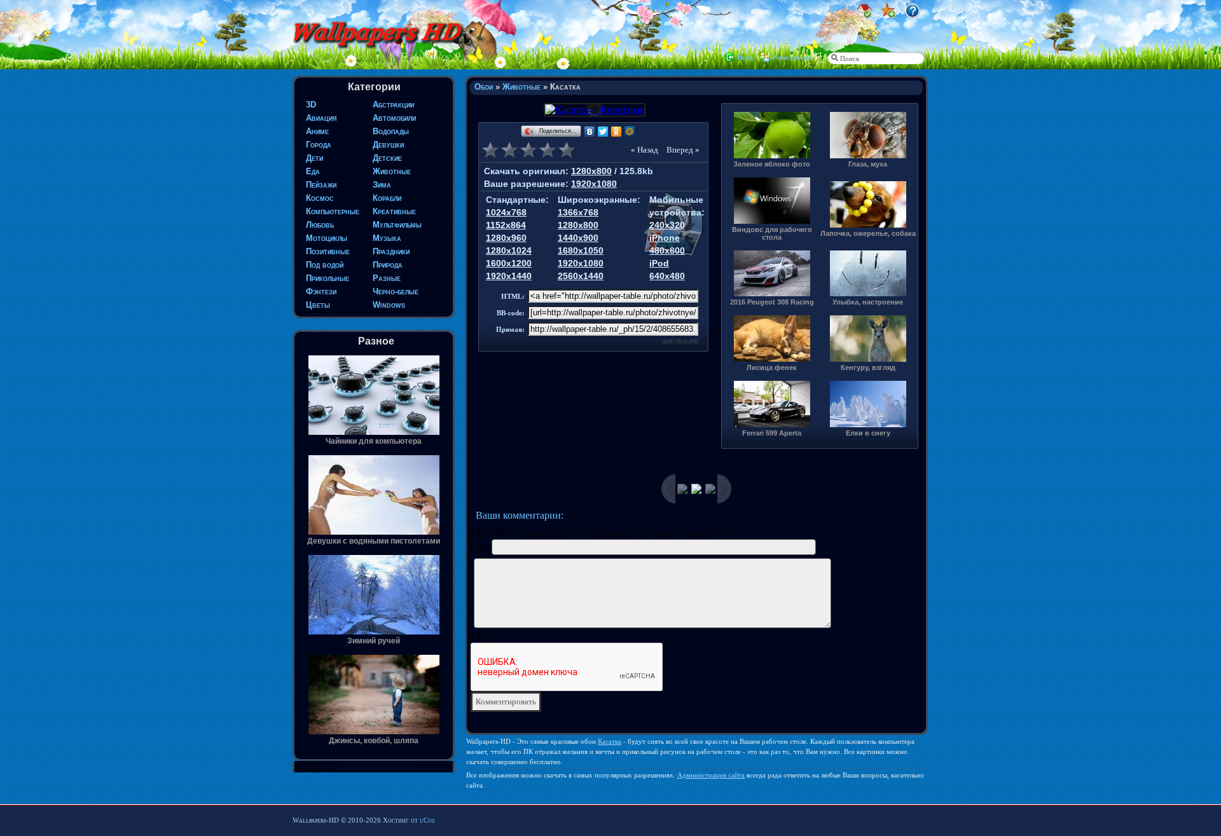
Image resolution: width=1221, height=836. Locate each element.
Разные (387, 278)
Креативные (394, 211)
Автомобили (394, 118)
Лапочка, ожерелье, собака (868, 233)
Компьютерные (332, 211)
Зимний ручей (373, 640)
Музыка (387, 238)
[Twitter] (603, 131)
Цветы (318, 305)
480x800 (667, 250)
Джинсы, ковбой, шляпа (373, 740)
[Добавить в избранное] (888, 15)
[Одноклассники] (616, 131)
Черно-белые (395, 291)
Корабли (387, 198)
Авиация (321, 118)
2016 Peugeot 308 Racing (772, 302)
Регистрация (792, 57)
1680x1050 (581, 250)
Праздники (391, 251)
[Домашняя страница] (864, 15)
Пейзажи (321, 184)
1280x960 (506, 238)
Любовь (320, 225)
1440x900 (578, 238)
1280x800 (591, 171)
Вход (745, 57)
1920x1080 (594, 184)
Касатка (609, 741)
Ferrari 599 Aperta (771, 433)
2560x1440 (581, 276)
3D (311, 104)
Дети (314, 158)
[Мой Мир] (630, 131)
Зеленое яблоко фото (771, 164)
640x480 (667, 276)
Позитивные (328, 251)
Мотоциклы (326, 238)
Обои (483, 87)
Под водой (324, 265)
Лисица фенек (772, 367)
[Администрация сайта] (912, 15)
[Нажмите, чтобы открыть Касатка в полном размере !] (593, 109)
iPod (659, 263)
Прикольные (327, 278)
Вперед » (683, 149)
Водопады (391, 131)
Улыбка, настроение (867, 302)
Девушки (388, 144)
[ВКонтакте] (590, 131)
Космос (320, 198)
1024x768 (506, 212)
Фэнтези (321, 291)
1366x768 (578, 212)
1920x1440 (509, 276)
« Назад (644, 149)
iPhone (664, 238)
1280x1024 (509, 250)
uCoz (427, 820)
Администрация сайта (711, 775)
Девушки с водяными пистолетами (373, 541)
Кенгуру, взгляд (868, 367)
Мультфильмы (397, 225)
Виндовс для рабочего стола (772, 233)
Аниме (317, 131)
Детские (387, 158)
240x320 (667, 225)
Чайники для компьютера (374, 441)
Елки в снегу (868, 433)
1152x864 (506, 225)
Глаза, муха (867, 164)
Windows (389, 305)
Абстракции (393, 104)
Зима (382, 184)
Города (318, 144)
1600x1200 (509, 263)
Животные (392, 171)
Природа (388, 265)
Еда (313, 171)
